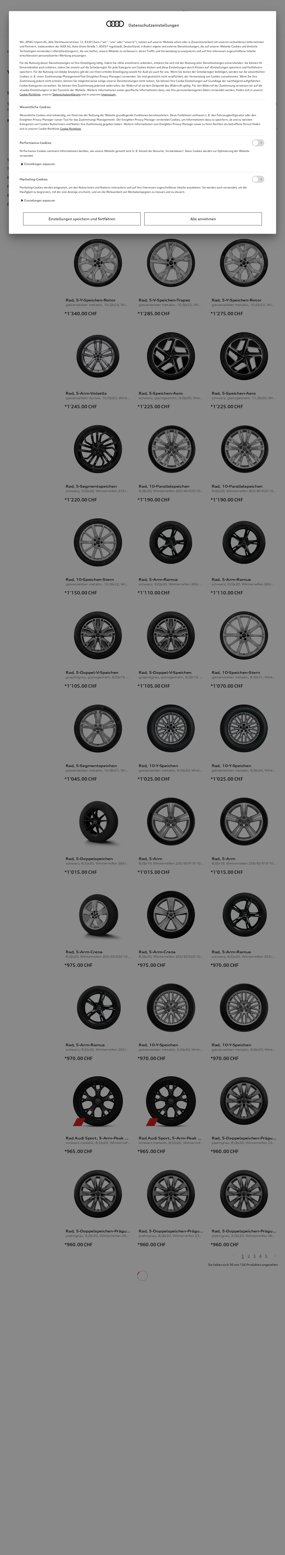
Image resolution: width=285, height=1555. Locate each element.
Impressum (108, 94)
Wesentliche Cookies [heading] (35, 107)
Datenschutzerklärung (67, 94)
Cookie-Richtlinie (30, 94)
